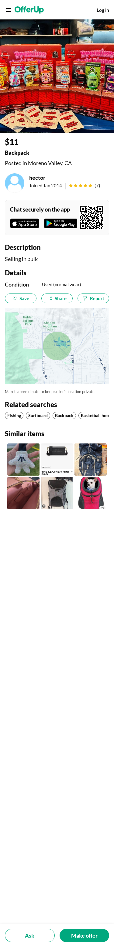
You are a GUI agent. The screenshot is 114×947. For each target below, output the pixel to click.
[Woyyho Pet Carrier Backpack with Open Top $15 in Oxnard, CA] (90, 493)
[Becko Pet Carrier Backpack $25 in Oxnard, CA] (57, 493)
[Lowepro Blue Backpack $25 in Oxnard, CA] (90, 459)
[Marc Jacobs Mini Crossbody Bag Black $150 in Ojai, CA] (57, 459)
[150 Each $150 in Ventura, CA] (23, 493)
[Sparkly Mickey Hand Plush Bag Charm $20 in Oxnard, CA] (23, 459)
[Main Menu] (8, 10)
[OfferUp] (29, 10)
